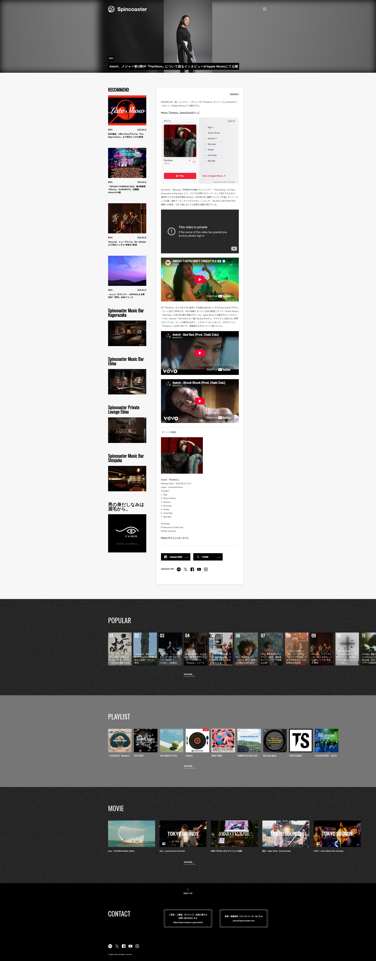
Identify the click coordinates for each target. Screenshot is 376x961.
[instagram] (205, 571)
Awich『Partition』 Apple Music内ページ (180, 112)
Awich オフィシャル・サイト (175, 538)
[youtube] (199, 571)
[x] (185, 571)
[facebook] (192, 571)
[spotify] (178, 571)
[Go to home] (127, 9)
